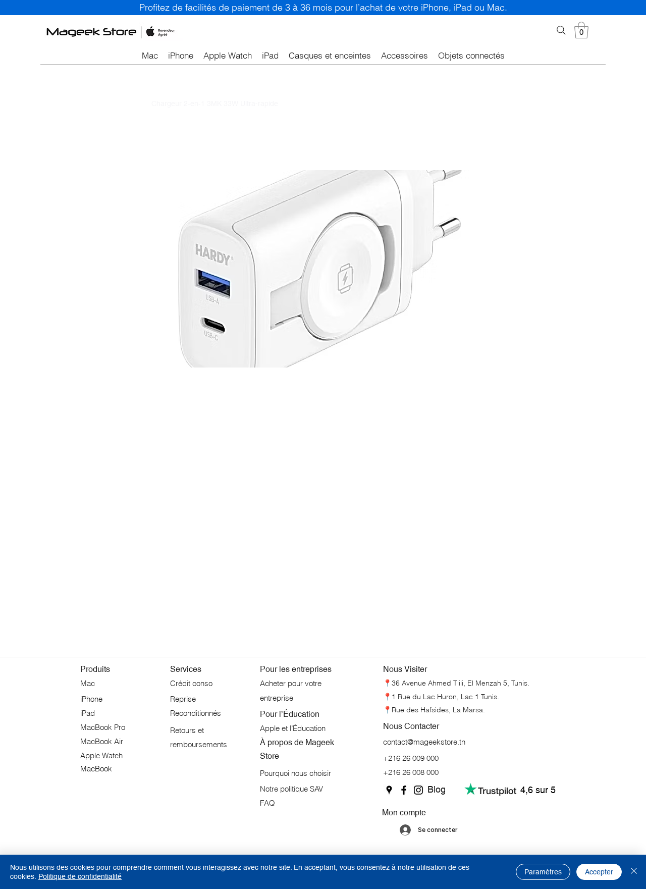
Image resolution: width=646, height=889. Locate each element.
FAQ (267, 803)
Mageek (319, 742)
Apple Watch (101, 755)
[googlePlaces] (389, 790)
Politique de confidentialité (80, 876)
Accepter (599, 872)
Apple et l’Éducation (293, 728)
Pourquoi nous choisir (295, 773)
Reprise (184, 699)
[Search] (561, 30)
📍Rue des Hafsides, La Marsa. (434, 709)
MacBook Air (101, 741)
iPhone (92, 699)
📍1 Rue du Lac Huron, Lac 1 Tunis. (441, 696)
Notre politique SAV (291, 789)
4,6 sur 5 (538, 790)
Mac (87, 683)
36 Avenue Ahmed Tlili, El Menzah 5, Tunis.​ (460, 683)
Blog (436, 789)
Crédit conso (191, 683)
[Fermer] (634, 872)
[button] (581, 30)
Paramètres (543, 872)
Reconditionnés (195, 713)
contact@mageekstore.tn (424, 742)
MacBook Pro (102, 727)
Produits (95, 669)
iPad (87, 713)
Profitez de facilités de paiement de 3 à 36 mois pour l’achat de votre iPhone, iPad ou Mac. (323, 7)
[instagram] (418, 790)
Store (269, 756)
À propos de (282, 742)
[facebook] (404, 790)
